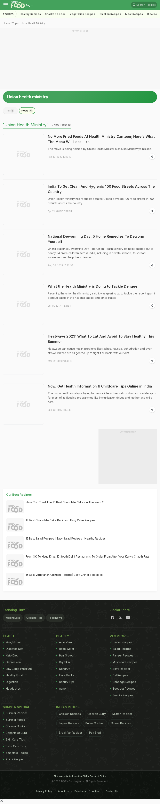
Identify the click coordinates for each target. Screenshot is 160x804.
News (26, 110)
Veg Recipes (119, 636)
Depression (13, 662)
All (10, 110)
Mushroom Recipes (125, 662)
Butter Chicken (94, 723)
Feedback (80, 791)
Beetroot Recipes (124, 688)
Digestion (12, 682)
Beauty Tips (67, 682)
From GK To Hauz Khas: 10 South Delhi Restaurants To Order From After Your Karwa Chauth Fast (87, 556)
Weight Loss (12, 617)
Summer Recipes (17, 713)
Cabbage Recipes (124, 682)
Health (9, 636)
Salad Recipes (122, 648)
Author (96, 791)
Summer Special (16, 707)
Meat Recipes (134, 14)
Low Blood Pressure (19, 668)
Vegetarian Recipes (82, 14)
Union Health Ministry (33, 23)
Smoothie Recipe (17, 752)
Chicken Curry (96, 713)
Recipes (8, 14)
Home (6, 23)
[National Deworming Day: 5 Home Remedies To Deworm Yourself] (23, 254)
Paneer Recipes (123, 655)
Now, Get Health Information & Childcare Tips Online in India (100, 386)
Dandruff (64, 668)
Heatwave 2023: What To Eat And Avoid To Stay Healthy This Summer (101, 339)
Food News (55, 617)
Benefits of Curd (16, 732)
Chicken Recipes (110, 14)
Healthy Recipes (30, 14)
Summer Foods (15, 719)
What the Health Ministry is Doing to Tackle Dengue (92, 286)
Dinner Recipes (122, 642)
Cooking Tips (34, 617)
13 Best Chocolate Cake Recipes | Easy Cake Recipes (60, 520)
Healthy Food (14, 675)
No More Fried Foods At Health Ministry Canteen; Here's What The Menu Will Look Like (101, 139)
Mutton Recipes (122, 713)
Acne (62, 688)
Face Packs (66, 675)
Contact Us (112, 791)
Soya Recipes (122, 668)
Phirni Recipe (14, 759)
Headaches (13, 688)
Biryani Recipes (69, 723)
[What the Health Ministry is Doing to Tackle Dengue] (23, 304)
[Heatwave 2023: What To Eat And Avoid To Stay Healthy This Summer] (23, 354)
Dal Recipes (120, 675)
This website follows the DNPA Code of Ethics (80, 776)
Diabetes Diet (14, 648)
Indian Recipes (68, 707)
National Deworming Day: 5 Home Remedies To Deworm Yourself (96, 239)
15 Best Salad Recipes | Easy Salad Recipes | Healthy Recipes (66, 538)
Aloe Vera (65, 642)
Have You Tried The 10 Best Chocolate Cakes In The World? (65, 502)
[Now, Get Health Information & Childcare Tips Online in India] (23, 404)
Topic (15, 23)
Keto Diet (12, 655)
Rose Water (66, 648)
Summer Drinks (15, 726)
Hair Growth (66, 655)
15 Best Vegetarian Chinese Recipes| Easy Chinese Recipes (64, 574)
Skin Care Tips (15, 739)
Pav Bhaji (95, 732)
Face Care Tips (16, 746)
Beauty (62, 636)
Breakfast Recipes (71, 732)
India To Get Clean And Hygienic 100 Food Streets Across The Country (101, 189)
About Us (63, 791)
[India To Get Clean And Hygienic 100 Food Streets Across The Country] (23, 204)
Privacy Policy (44, 791)
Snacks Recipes (55, 14)
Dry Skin (64, 662)
